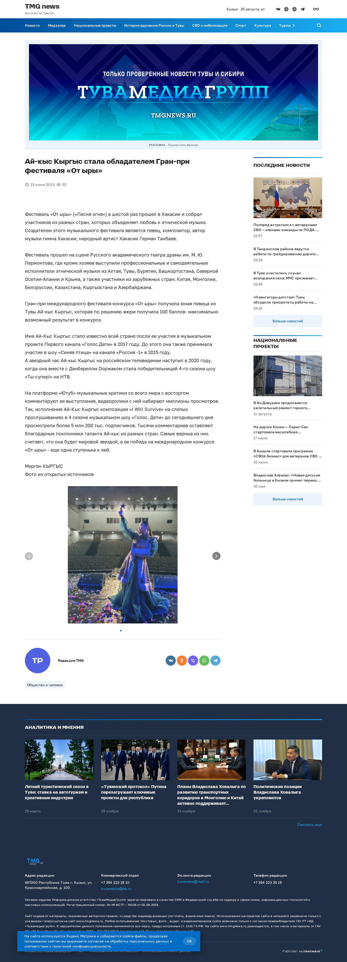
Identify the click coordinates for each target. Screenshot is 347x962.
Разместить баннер (183, 145)
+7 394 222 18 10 (115, 882)
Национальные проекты (95, 25)
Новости (32, 25)
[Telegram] (215, 660)
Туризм (285, 25)
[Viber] (193, 660)
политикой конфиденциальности (82, 946)
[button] (121, 630)
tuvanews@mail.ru (193, 881)
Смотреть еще (309, 824)
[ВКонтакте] (171, 660)
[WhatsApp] (204, 660)
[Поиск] (319, 25)
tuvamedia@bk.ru (116, 888)
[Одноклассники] (182, 660)
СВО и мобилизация (209, 25)
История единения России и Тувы (154, 25)
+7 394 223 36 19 (268, 882)
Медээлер (57, 25)
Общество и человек (45, 685)
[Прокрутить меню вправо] (294, 25)
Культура (262, 25)
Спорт (240, 25)
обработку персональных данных (139, 941)
